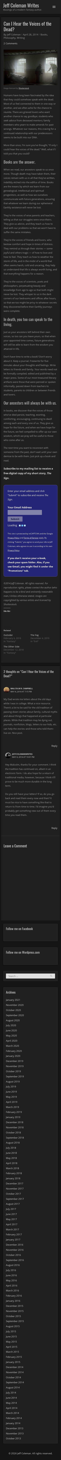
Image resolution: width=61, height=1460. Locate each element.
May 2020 (11, 1035)
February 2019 (14, 1112)
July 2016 (11, 1270)
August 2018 (13, 1142)
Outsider (8, 635)
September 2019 (15, 1076)
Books (44, 34)
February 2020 (14, 1050)
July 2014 (11, 1392)
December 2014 (14, 1367)
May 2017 (11, 1219)
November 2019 (15, 1066)
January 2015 (13, 1362)
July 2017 (11, 1208)
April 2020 (11, 1040)
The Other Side (11, 646)
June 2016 (11, 1275)
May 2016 (11, 1280)
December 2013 (14, 1428)
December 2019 (14, 1061)
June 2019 (11, 1091)
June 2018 (11, 1152)
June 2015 (11, 1336)
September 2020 (15, 1015)
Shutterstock (24, 88)
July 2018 (11, 1147)
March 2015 (12, 1351)
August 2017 (13, 1203)
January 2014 (13, 1423)
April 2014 (11, 1408)
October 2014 (13, 1377)
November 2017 (15, 1188)
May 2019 (11, 1096)
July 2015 (11, 1331)
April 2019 (11, 1101)
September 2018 (15, 1137)
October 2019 (13, 1071)
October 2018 (13, 1132)
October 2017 (13, 1193)
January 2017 (13, 1239)
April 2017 (11, 1224)
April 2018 (11, 1163)
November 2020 (15, 1004)
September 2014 (15, 1382)
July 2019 (11, 1086)
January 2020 (13, 1055)
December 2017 (14, 1183)
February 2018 (14, 1173)
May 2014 (11, 1402)
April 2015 (11, 1346)
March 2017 (12, 1229)
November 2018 (15, 1127)
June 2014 (11, 1397)
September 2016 (15, 1260)
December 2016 (14, 1244)
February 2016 (14, 1295)
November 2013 (15, 1433)
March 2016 (12, 1290)
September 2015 (15, 1321)
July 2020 (11, 1025)
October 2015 (13, 1316)
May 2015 (11, 1341)
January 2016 (13, 1300)
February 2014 (14, 1418)
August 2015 (13, 1326)
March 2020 (12, 1045)
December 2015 (14, 1305)
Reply (54, 745)
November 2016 (15, 1249)
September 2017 (15, 1198)
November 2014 (15, 1372)
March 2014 (12, 1412)
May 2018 (11, 1158)
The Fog (34, 635)
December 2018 (14, 1122)
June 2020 (11, 1030)
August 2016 (13, 1265)
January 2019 (13, 1117)
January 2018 (13, 1178)
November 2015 (15, 1311)
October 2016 (13, 1254)
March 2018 (12, 1168)
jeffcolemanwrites (22, 754)
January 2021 (13, 999)
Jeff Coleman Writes (21, 5)
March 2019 (12, 1107)
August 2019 (13, 1081)
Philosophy (10, 37)
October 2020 (13, 1010)
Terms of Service (31, 538)
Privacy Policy (13, 538)
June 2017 (11, 1214)
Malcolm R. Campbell (21, 688)
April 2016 (11, 1285)
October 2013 (13, 1438)
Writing (21, 37)
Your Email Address (20, 507)
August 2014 (13, 1387)
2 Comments (10, 43)
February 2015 (14, 1356)
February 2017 (14, 1234)
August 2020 (13, 1020)
